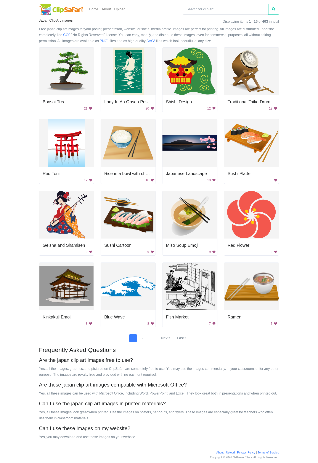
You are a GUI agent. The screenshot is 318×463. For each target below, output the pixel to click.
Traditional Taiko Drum (249, 101)
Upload (119, 9)
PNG (104, 41)
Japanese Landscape (186, 173)
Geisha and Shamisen (64, 245)
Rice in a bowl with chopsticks (132, 173)
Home (93, 9)
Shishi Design (179, 101)
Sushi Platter (240, 173)
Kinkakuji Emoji (57, 317)
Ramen (234, 317)
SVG (150, 41)
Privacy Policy (246, 452)
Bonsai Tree (54, 101)
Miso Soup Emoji (182, 245)
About (106, 9)
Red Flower (238, 245)
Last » (181, 338)
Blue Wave (114, 317)
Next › (165, 338)
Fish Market (177, 317)
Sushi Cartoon (118, 245)
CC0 (66, 35)
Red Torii (51, 173)
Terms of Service (268, 452)
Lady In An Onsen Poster (128, 101)
